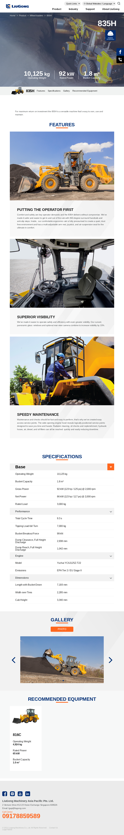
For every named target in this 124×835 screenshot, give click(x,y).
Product (56, 9)
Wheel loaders (36, 15)
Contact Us (53, 828)
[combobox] (72, 4)
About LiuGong (110, 9)
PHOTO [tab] (62, 629)
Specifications (54, 91)
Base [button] (20, 467)
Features (41, 91)
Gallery (66, 91)
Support (90, 9)
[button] (13, 659)
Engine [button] (19, 556)
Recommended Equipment (84, 91)
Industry (73, 9)
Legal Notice (7, 830)
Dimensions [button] (22, 578)
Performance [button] (22, 511)
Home (12, 15)
